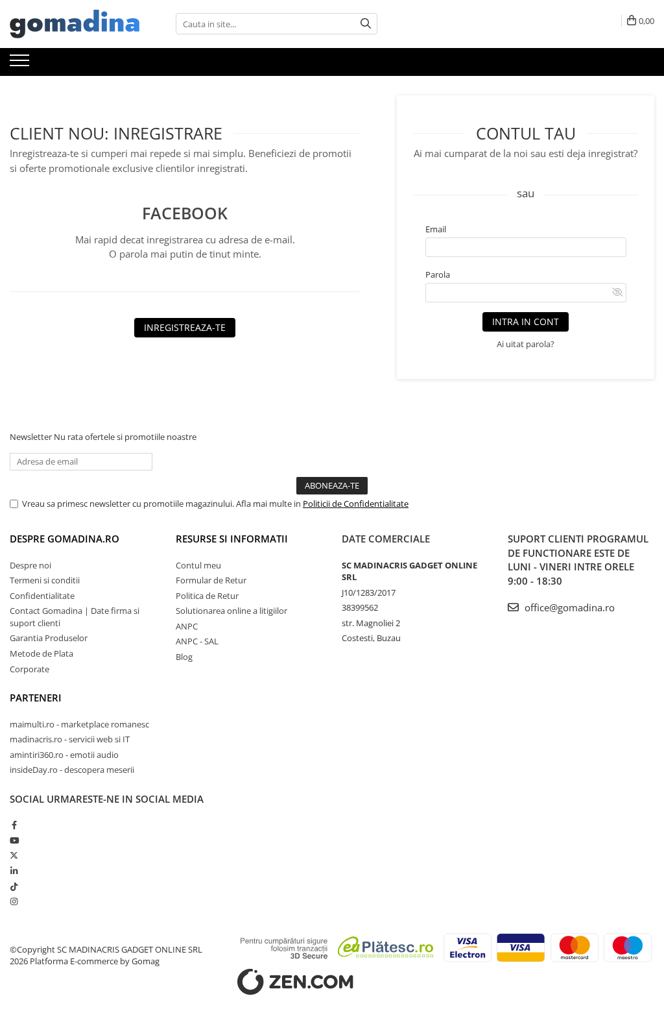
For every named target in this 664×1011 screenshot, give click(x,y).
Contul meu (198, 565)
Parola (437, 274)
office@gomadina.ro (568, 607)
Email (435, 229)
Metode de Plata (41, 653)
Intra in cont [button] (525, 321)
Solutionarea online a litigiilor (231, 610)
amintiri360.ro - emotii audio (64, 755)
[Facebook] (14, 825)
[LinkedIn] (14, 871)
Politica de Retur (207, 596)
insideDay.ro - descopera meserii (72, 769)
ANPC (187, 626)
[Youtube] (14, 840)
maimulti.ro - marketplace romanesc (79, 724)
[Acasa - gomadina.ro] (74, 24)
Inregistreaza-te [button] (185, 327)
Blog (184, 657)
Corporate (29, 669)
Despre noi (30, 565)
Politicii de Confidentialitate (356, 503)
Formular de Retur (211, 580)
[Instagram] (14, 901)
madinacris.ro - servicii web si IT (70, 739)
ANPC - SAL (197, 641)
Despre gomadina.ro (64, 538)
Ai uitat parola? (525, 344)
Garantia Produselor (49, 638)
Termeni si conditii (45, 580)
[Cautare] (365, 23)
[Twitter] (14, 855)
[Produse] (21, 64)
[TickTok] (14, 886)
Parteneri (36, 697)
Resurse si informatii (232, 538)
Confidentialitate (42, 596)
